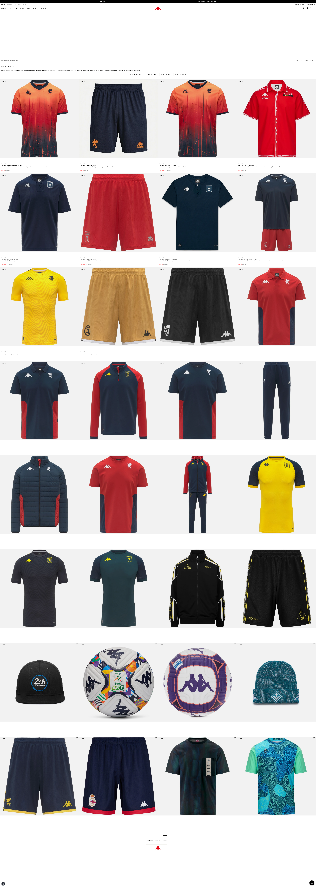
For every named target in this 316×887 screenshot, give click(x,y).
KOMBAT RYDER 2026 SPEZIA (97, 353)
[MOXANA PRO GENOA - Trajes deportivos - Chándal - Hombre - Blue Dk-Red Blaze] (160, 537)
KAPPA (3, 4)
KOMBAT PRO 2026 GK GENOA (16, 353)
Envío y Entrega (5, 869)
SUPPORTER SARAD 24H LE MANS (19, 728)
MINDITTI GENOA (251, 353)
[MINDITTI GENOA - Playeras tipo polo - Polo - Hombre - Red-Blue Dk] (239, 349)
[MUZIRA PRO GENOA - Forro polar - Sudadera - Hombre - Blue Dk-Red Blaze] (81, 443)
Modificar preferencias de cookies (135, 864)
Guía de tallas (4, 871)
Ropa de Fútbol (151, 74)
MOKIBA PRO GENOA (255, 541)
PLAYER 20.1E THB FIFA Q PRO (176, 728)
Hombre (4, 61)
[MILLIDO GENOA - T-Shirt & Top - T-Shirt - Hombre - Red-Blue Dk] (163, 443)
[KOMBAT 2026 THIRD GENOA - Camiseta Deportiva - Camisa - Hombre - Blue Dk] (2, 255)
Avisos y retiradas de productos (134, 878)
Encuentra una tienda (69, 871)
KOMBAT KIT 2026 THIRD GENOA (261, 259)
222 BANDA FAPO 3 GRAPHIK (180, 822)
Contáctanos (67, 866)
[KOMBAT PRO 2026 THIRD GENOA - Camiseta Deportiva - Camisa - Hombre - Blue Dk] (160, 255)
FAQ (2, 874)
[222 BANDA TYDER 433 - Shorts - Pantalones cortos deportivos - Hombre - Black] (239, 631)
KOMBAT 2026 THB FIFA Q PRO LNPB (94, 728)
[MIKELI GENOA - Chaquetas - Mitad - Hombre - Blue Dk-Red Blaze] (2, 537)
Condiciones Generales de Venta (134, 874)
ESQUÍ (22, 8)
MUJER (10, 8)
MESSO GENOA (252, 447)
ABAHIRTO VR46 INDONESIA (259, 165)
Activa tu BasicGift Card (69, 864)
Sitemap (3, 876)
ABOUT (304, 4)
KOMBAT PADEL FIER (259, 822)
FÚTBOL (28, 8)
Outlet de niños (180, 74)
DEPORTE (35, 8)
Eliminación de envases (69, 869)
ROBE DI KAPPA (22, 4)
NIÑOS (16, 8)
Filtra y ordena (309, 61)
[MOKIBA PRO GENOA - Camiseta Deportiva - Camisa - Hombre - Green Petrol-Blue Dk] (242, 537)
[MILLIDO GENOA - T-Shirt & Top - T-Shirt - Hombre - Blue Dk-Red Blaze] (160, 443)
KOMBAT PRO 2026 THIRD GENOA (174, 259)
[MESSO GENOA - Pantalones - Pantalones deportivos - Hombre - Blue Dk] (239, 443)
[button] (3, 884)
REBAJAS (43, 8)
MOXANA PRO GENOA (173, 541)
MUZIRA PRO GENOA (100, 447)
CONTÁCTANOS (311, 4)
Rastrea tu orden (5, 864)
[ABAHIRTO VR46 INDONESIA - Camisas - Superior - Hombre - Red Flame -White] (239, 162)
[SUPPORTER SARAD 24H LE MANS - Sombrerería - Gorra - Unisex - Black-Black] (2, 725)
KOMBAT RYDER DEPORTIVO (98, 822)
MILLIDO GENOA (174, 447)
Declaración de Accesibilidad (133, 876)
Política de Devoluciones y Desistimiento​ (11, 866)
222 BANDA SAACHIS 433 (178, 635)
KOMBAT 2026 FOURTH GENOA (178, 165)
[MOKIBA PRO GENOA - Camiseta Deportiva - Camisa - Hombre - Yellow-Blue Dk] (239, 537)
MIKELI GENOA (19, 541)
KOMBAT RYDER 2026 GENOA (99, 165)
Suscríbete (228, 867)
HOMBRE (3, 8)
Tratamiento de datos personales (134, 871)
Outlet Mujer (165, 74)
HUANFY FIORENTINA (251, 728)
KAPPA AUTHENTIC (11, 4)
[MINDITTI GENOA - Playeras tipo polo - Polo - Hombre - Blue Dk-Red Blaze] (242, 349)
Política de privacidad (132, 866)
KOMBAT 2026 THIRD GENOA (13, 259)
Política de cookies (131, 869)
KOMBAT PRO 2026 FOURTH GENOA (27, 165)
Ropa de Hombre (135, 74)
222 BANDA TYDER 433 (257, 635)
